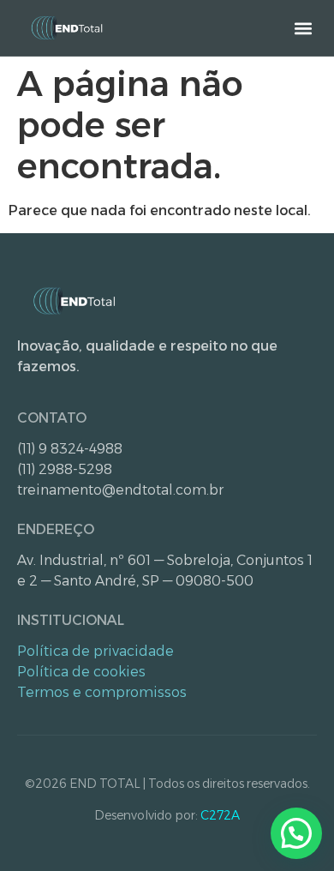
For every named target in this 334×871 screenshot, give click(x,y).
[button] (303, 28)
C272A (220, 815)
